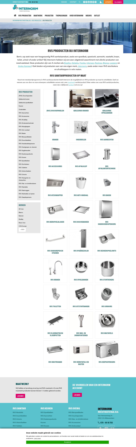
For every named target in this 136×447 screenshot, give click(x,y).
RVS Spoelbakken (24, 161)
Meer (22, 229)
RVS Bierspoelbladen (25, 137)
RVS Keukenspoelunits (26, 154)
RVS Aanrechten (24, 113)
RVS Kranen (22, 157)
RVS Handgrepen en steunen (28, 147)
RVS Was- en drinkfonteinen (27, 183)
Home (15, 15)
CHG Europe (22, 226)
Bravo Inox (22, 223)
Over (76, 15)
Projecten (49, 15)
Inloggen (118, 2)
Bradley (67, 62)
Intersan (90, 62)
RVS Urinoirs (23, 174)
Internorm (82, 66)
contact (71, 85)
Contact (73, 2)
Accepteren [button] (67, 442)
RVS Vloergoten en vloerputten (24, 179)
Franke (83, 62)
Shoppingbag (101, 0)
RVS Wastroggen (24, 190)
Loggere (113, 62)
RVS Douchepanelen (75, 416)
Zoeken (80, 2)
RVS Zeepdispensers (25, 197)
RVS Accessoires (24, 116)
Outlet (97, 15)
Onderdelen (22, 109)
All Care (21, 209)
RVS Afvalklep (23, 120)
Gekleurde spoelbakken (26, 102)
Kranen (21, 106)
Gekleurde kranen (24, 99)
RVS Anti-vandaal (24, 130)
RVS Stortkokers (24, 164)
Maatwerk (38, 15)
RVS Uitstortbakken (25, 171)
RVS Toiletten (23, 167)
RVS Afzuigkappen (24, 126)
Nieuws (64, 2)
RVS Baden (22, 133)
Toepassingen (61, 15)
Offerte (108, 2)
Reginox (98, 62)
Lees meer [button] (37, 438)
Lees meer (20, 396)
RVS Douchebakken (25, 140)
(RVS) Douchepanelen (25, 96)
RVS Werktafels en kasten (27, 194)
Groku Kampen (24, 66)
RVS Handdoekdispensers (27, 143)
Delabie (75, 62)
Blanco (106, 62)
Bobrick (21, 216)
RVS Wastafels (23, 187)
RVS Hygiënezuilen (24, 150)
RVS (24, 15)
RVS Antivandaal (74, 426)
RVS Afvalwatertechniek (26, 123)
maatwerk (71, 82)
